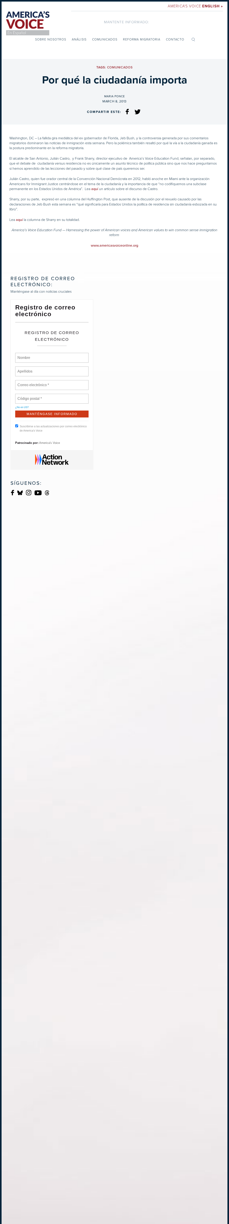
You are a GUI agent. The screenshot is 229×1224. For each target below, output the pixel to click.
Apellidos (25, 368)
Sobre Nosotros (50, 39)
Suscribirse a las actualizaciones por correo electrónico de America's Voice (53, 428)
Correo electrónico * (34, 382)
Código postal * (30, 396)
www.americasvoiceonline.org (114, 245)
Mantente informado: (126, 22)
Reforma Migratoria (141, 39)
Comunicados (104, 39)
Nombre (23, 355)
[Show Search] (193, 39)
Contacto (175, 39)
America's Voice (195, 6)
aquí (94, 189)
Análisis (79, 39)
